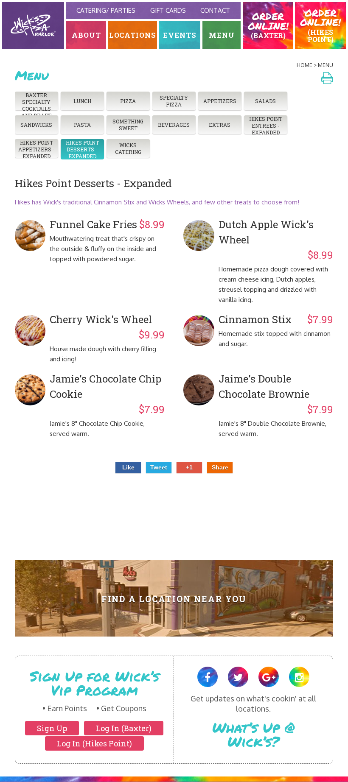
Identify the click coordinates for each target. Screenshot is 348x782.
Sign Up (52, 728)
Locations (133, 35)
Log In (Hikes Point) (94, 743)
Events (179, 35)
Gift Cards (168, 10)
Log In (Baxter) (124, 728)
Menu (222, 35)
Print (327, 78)
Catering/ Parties (105, 10)
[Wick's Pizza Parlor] (33, 25)
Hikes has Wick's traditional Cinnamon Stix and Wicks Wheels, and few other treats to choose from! (157, 202)
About (86, 35)
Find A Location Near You (174, 599)
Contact (215, 10)
